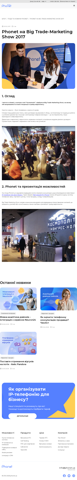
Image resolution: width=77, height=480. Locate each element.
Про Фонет (62, 438)
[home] (6, 5)
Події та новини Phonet (18, 19)
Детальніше (22, 416)
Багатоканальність (45, 447)
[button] (38, 1)
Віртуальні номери (45, 444)
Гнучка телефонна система (8, 439)
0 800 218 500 (62, 1)
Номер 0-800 (43, 441)
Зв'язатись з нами (64, 441)
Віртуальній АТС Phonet (41, 195)
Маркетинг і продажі (48, 313)
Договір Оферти (63, 447)
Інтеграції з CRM (7, 455)
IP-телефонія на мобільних (7, 443)
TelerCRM (24, 450)
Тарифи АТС (43, 438)
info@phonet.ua (67, 468)
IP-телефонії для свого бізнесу (12, 195)
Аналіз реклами (7, 452)
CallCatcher (24, 447)
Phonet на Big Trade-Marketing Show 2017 (47, 19)
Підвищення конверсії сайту (9, 448)
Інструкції (61, 450)
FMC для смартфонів (28, 444)
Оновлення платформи (8, 313)
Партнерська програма (66, 444)
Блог (4, 19)
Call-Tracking (25, 441)
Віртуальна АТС (26, 438)
